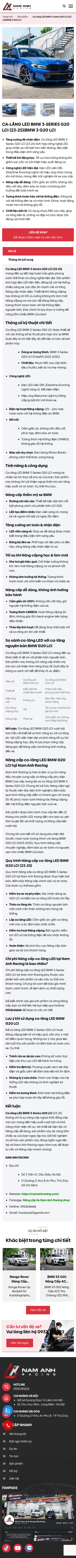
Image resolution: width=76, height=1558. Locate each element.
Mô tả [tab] (12, 251)
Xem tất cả (38, 1310)
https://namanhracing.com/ (40, 1194)
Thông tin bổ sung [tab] (20, 259)
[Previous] (8, 63)
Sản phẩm (22, 16)
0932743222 (21, 1389)
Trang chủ (8, 16)
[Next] (68, 63)
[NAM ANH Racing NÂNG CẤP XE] (6, 1548)
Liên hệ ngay (20, 1343)
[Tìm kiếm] (64, 6)
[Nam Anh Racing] (20, 6)
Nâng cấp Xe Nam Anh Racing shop (46, 1200)
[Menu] (70, 6)
